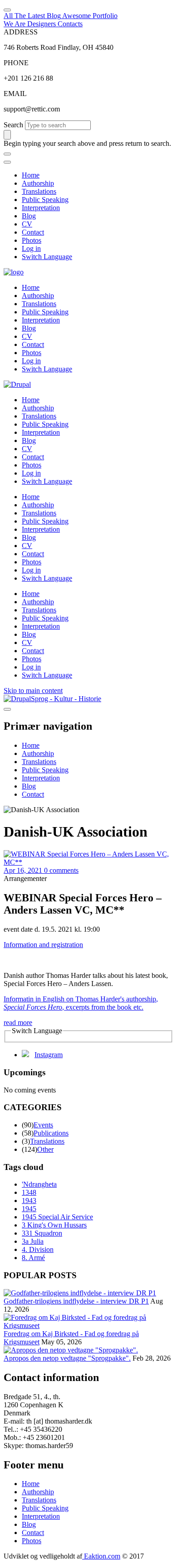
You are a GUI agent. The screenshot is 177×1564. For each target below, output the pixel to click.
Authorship (38, 183)
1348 (29, 1192)
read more (18, 1022)
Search (13, 125)
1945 (29, 1209)
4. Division (38, 1249)
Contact (33, 232)
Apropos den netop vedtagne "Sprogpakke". (67, 1358)
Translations (39, 191)
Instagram (48, 1055)
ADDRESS (21, 32)
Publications (51, 1133)
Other (45, 1149)
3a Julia (33, 1241)
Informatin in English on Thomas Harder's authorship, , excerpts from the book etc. (81, 1003)
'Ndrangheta (39, 1184)
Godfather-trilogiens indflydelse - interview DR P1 (76, 1301)
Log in (31, 248)
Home (30, 175)
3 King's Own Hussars (54, 1225)
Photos (31, 240)
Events (43, 1125)
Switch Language (47, 256)
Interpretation (41, 208)
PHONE (16, 63)
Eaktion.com (101, 1556)
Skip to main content (33, 690)
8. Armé (33, 1257)
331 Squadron (42, 1233)
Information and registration (43, 944)
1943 (29, 1200)
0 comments (61, 870)
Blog (29, 216)
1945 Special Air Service (57, 1217)
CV (27, 224)
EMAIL (15, 93)
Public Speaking (45, 199)
